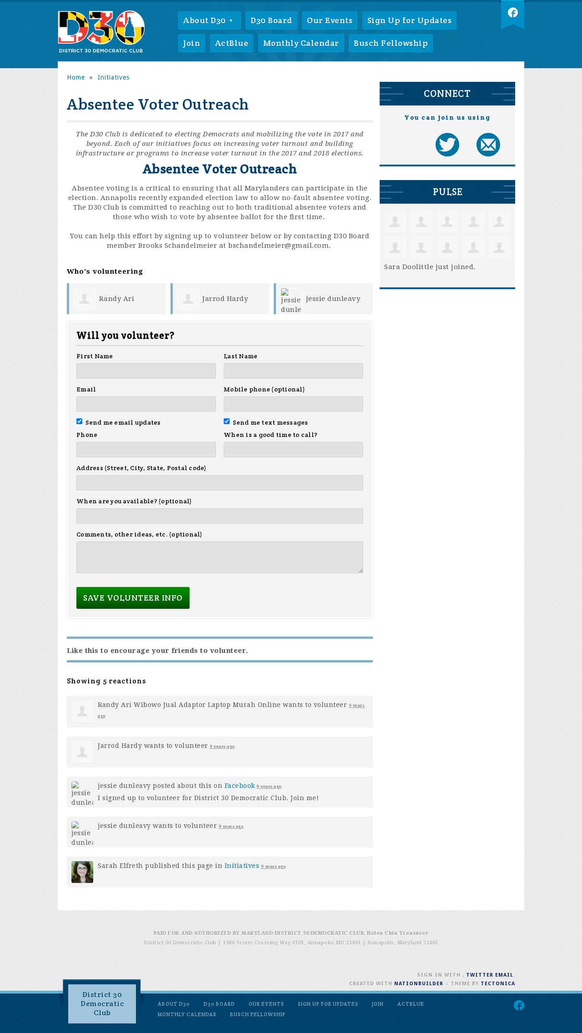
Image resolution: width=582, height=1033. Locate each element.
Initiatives (242, 865)
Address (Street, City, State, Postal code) (141, 468)
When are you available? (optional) (134, 501)
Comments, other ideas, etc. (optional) (139, 534)
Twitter (479, 975)
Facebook (240, 785)
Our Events (329, 20)
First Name (94, 356)
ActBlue (232, 43)
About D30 (205, 20)
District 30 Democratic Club (102, 1004)
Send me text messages (270, 422)
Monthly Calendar (301, 43)
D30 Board (271, 20)
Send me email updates (123, 422)
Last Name (240, 356)
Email (86, 389)
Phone (86, 435)
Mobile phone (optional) (264, 389)
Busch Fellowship (391, 43)
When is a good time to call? (270, 435)
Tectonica (498, 984)
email (504, 975)
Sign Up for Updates (409, 20)
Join (191, 43)
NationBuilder (418, 984)
